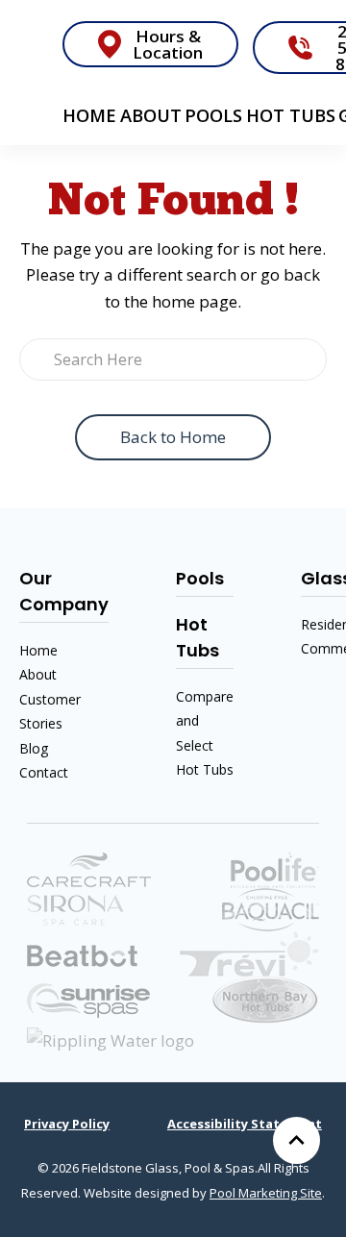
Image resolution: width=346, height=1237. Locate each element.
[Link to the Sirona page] (75, 908)
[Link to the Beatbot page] (82, 954)
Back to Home (173, 437)
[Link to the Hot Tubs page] (88, 999)
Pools (213, 115)
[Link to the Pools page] (249, 952)
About (151, 115)
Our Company (64, 591)
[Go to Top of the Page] (296, 1140)
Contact (43, 772)
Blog (33, 748)
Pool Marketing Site (266, 1192)
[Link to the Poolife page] (275, 868)
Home (89, 115)
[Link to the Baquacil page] (270, 908)
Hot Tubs (290, 115)
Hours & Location (168, 44)
